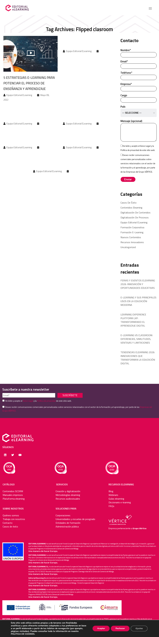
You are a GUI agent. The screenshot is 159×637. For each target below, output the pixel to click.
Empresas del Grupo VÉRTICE (139, 171)
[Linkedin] (5, 455)
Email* (124, 61)
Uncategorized (128, 247)
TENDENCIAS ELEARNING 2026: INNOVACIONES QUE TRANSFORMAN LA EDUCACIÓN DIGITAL (137, 357)
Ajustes (139, 628)
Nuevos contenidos (130, 237)
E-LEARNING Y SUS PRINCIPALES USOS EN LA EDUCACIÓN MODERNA (138, 301)
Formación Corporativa (132, 227)
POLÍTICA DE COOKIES (22, 634)
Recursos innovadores (132, 242)
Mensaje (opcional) (131, 121)
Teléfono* (126, 73)
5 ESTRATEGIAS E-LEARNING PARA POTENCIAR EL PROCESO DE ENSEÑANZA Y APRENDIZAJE (29, 83)
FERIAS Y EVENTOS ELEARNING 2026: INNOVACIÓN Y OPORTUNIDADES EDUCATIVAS (137, 284)
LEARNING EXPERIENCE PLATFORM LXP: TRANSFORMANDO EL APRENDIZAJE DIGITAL (133, 320)
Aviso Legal (145, 145)
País (130, 110)
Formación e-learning (131, 232)
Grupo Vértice (139, 528)
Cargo (123, 95)
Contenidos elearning (131, 207)
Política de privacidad (129, 150)
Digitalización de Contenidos (135, 212)
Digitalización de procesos (134, 217)
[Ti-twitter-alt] (12, 455)
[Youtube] (20, 455)
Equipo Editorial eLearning (134, 222)
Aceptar (101, 628)
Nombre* (125, 50)
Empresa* (126, 84)
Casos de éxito (128, 202)
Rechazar (120, 628)
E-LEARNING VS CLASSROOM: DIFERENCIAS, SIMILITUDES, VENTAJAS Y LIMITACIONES (136, 338)
